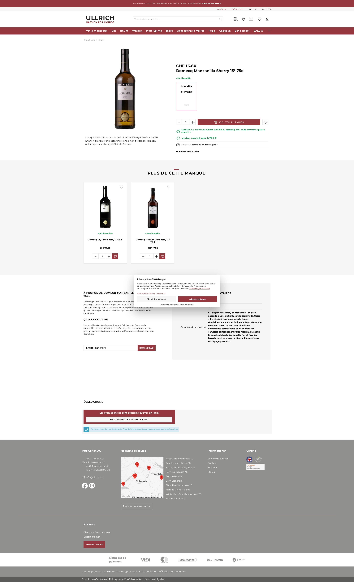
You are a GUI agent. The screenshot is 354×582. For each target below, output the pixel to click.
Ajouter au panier (231, 122)
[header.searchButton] (221, 19)
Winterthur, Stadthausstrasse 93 (183, 494)
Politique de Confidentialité (125, 579)
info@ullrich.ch (95, 477)
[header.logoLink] (107, 19)
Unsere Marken (92, 536)
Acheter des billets (211, 3)
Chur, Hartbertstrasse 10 (179, 485)
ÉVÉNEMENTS (237, 9)
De (250, 9)
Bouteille (186, 86)
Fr (255, 9)
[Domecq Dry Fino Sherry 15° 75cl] (105, 206)
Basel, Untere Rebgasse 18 (180, 467)
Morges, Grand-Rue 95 (178, 489)
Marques (212, 467)
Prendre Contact (94, 544)
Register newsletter (135, 506)
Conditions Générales (94, 579)
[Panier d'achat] (272, 19)
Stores (211, 472)
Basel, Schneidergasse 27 (179, 458)
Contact (212, 463)
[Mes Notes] (260, 19)
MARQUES (221, 9)
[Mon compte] (267, 19)
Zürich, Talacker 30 (176, 498)
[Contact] (251, 19)
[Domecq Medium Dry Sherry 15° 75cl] (152, 206)
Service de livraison (218, 458)
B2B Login (267, 9)
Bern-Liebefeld (174, 481)
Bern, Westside (174, 476)
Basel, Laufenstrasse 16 (178, 463)
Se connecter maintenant (129, 419)
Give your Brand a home (97, 532)
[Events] (236, 20)
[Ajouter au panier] (115, 256)
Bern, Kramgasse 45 (177, 472)
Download (146, 348)
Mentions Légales (154, 579)
